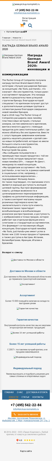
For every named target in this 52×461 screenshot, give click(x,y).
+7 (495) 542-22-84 (26, 10)
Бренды (19, 32)
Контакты (37, 397)
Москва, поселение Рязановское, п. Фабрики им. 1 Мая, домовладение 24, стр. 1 (26, 419)
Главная (9, 392)
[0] (22, 26)
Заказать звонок (27, 414)
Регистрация (29, 18)
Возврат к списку (12, 252)
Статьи (25, 397)
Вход (25, 20)
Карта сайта (26, 451)
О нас (20, 392)
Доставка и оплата (37, 392)
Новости (13, 397)
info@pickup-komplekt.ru (27, 13)
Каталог (10, 32)
